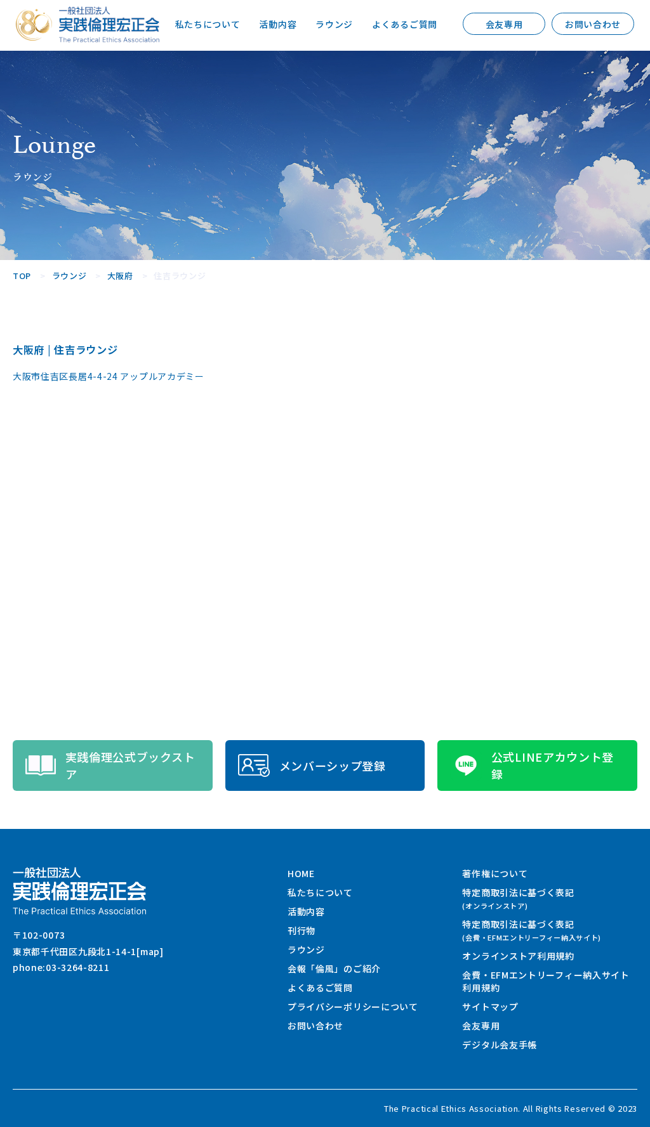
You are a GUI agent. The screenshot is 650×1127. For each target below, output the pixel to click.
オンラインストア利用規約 (518, 955)
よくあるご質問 (404, 24)
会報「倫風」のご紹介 (334, 968)
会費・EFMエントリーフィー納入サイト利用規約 (545, 981)
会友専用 (504, 24)
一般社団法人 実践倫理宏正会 (109, 24)
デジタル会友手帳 (499, 1044)
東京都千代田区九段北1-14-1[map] (88, 951)
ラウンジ (334, 24)
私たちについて (208, 24)
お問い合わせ (593, 24)
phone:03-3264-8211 (61, 967)
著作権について (494, 873)
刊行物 (301, 930)
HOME (301, 873)
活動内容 (277, 24)
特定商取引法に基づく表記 (518, 898)
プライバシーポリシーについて (353, 1006)
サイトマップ (490, 1006)
